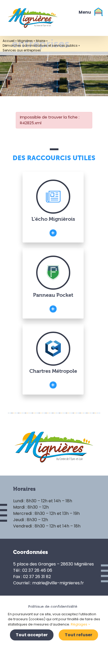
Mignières (25, 41)
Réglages (79, 624)
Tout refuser (78, 635)
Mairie (40, 41)
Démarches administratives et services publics (40, 45)
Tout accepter (32, 635)
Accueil (8, 41)
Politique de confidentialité (52, 606)
